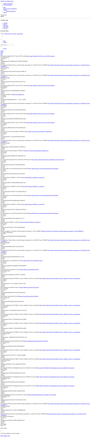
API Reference (13, 8)
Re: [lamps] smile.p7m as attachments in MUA (32, 260)
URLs (8, 435)
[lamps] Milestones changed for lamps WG (29, 287)
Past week (5, 25)
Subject (2, 51)
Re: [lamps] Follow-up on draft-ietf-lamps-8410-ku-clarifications (43, 168)
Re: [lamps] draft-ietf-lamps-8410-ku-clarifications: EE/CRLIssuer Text (48, 159)
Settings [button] (5, 10)
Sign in (5, 12)
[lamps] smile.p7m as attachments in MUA (29, 269)
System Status (20, 33)
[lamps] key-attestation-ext (18, 94)
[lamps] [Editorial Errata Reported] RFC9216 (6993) (36, 341)
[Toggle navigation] (13, 1)
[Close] (1, 431)
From (2, 52)
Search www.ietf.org (8, 3)
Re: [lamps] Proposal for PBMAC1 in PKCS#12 (33, 177)
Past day (5, 24)
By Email (14, 33)
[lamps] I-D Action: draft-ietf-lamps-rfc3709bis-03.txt (36, 150)
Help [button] (4, 7)
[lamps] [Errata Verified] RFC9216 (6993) (28, 296)
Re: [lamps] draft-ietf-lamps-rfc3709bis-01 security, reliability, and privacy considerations (60, 278)
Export (4, 48)
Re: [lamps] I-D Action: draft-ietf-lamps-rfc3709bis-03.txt (39, 131)
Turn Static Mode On (11, 11)
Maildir (5, 435)
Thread (5, 42)
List (1, 54)
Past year (5, 28)
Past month (5, 26)
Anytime (5, 23)
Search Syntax (6, 8)
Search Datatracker (7, 4)
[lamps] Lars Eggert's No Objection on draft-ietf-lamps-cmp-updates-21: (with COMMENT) (62, 231)
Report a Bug (8, 33)
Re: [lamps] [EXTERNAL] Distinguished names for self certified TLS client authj (55, 367)
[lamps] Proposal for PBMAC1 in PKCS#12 (31, 222)
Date (4, 41)
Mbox (2, 435)
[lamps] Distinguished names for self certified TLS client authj (42, 394)
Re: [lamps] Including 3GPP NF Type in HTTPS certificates (41, 56)
